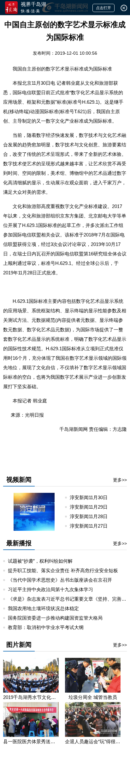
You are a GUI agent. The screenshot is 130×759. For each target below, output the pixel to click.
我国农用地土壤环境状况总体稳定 (43, 608)
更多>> (120, 479)
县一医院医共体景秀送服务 (31, 741)
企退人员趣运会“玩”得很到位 (93, 741)
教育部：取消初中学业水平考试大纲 (46, 627)
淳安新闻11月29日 (91, 507)
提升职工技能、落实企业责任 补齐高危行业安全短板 (63, 570)
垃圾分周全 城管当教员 (92, 697)
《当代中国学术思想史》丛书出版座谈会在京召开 (60, 580)
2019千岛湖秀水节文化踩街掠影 (31, 697)
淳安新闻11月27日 (91, 526)
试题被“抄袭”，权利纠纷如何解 (40, 561)
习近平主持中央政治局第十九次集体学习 (50, 589)
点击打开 (103, 8)
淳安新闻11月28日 (91, 516)
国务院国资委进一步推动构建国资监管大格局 (55, 618)
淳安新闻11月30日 (91, 497)
